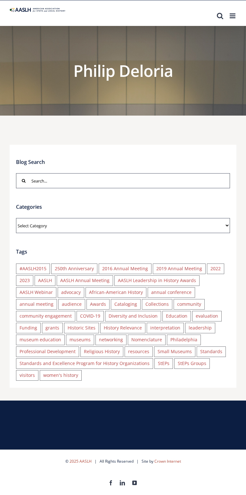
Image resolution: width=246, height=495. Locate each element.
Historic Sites (81, 328)
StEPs (163, 363)
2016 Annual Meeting (125, 268)
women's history (60, 375)
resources (138, 351)
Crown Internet (167, 461)
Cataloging (125, 304)
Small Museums (175, 351)
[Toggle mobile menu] (233, 15)
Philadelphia (183, 340)
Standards (211, 351)
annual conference (171, 292)
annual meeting (36, 304)
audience (72, 304)
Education (176, 316)
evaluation (207, 316)
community (189, 304)
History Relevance (123, 328)
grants (52, 328)
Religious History (102, 351)
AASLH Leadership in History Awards (157, 280)
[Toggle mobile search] (220, 15)
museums (80, 340)
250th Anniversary (74, 268)
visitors (27, 375)
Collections (157, 304)
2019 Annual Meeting (179, 268)
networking (111, 340)
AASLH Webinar (36, 292)
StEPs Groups (192, 363)
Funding (28, 328)
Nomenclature (146, 340)
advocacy (71, 292)
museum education (40, 340)
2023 (25, 280)
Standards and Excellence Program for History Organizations (85, 363)
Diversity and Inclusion (133, 316)
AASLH (45, 280)
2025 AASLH (81, 461)
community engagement (46, 316)
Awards (98, 304)
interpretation (165, 328)
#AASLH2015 (33, 268)
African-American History (116, 292)
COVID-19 (90, 316)
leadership (200, 328)
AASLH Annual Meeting (85, 280)
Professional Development (48, 351)
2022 (215, 268)
